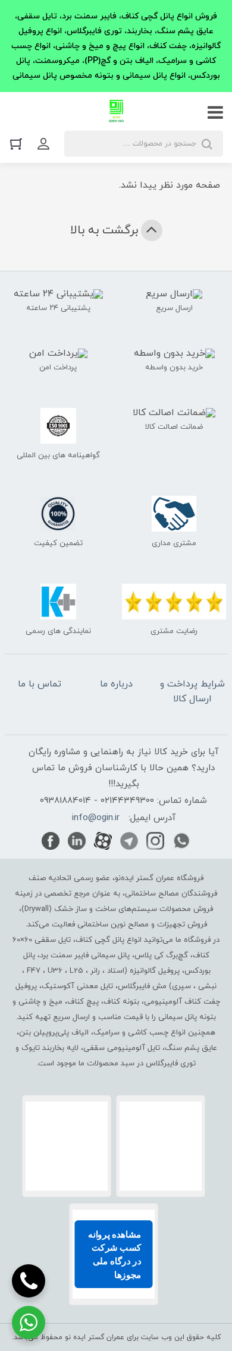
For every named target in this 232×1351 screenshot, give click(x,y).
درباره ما (116, 684)
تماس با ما (39, 684)
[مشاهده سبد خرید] (19, 143)
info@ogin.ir (96, 818)
